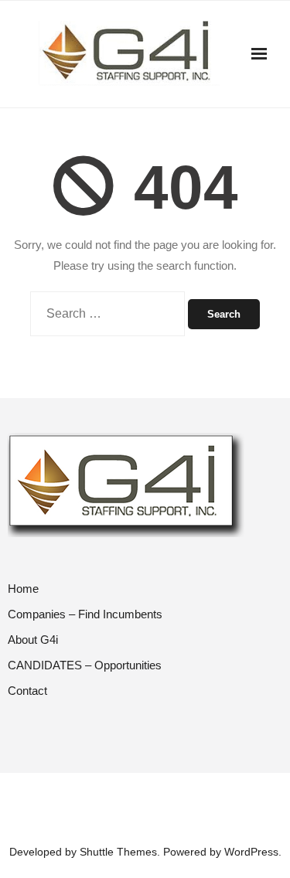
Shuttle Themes (118, 852)
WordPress (251, 852)
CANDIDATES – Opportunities (85, 665)
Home (23, 588)
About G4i (33, 639)
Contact (27, 690)
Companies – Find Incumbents (85, 614)
